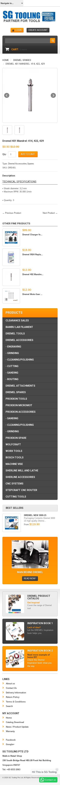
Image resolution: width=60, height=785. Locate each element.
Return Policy (12, 697)
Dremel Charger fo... (32, 234)
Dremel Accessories (19, 340)
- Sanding (12, 372)
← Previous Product (11, 213)
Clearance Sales (17, 320)
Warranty (10, 731)
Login (19, 30)
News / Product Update (17, 727)
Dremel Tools (15, 333)
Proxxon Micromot (19, 405)
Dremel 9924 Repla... (32, 254)
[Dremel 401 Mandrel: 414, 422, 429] (30, 95)
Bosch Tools (15, 457)
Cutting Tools (16, 496)
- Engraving (13, 346)
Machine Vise (14, 464)
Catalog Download (15, 722)
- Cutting (12, 366)
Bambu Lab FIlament (19, 327)
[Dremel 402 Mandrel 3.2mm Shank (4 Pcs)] (11, 277)
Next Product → (50, 213)
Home (5, 60)
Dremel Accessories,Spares (21, 163)
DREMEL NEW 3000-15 (35, 515)
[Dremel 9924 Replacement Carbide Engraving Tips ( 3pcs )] (11, 257)
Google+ (10, 744)
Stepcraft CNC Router (21, 490)
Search (9, 706)
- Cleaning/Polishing (20, 359)
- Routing (12, 379)
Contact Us (11, 688)
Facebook (11, 740)
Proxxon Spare (16, 437)
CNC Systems (14, 483)
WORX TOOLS (14, 450)
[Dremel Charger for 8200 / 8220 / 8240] (11, 237)
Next (53, 95)
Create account (38, 30)
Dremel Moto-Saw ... (32, 294)
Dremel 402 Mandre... (32, 274)
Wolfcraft (13, 444)
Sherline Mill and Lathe (22, 470)
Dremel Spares (22, 60)
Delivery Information (16, 692)
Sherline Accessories (20, 477)
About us (10, 683)
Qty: (4, 154)
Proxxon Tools (16, 398)
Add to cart (28, 154)
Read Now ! (30, 578)
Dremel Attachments (20, 385)
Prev (6, 95)
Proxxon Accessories (21, 411)
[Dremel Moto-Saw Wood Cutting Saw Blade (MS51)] (11, 295)
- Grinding (12, 353)
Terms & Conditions (16, 702)
